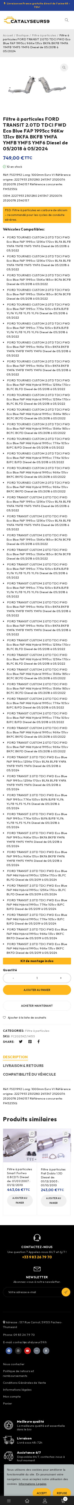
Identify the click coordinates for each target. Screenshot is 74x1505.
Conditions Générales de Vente (24, 1383)
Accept (42, 1493)
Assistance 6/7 (29, 1452)
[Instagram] (18, 1350)
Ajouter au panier (37, 989)
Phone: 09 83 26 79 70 (19, 1335)
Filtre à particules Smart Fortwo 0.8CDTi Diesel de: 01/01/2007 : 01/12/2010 (19, 1177)
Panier (7, 1403)
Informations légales (17, 1389)
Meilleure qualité (30, 1421)
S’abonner (66, 1292)
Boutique (22, 35)
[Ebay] (37, 1350)
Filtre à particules (44, 35)
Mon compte (12, 1396)
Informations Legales (33, 1483)
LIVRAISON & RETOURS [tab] (23, 1065)
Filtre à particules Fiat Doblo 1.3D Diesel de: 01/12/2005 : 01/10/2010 (53, 1177)
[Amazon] (46, 1350)
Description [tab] (15, 1057)
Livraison (24, 1438)
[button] (64, 67)
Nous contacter (14, 1364)
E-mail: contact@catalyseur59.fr (25, 1342)
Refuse (62, 1493)
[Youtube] (27, 1350)
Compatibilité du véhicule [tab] (29, 1074)
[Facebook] (9, 1350)
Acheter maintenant (37, 1005)
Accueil (8, 35)
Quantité (10, 970)
